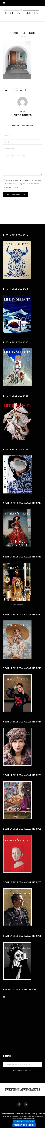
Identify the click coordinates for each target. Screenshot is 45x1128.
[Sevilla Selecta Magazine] (22, 13)
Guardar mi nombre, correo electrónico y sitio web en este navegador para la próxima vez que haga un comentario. (22, 183)
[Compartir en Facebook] (13, 90)
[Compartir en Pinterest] (25, 90)
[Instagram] (26, 1104)
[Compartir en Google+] (21, 90)
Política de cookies (24, 1125)
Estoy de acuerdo (24, 1122)
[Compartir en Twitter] (17, 90)
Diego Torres (23, 115)
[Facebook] (19, 1104)
